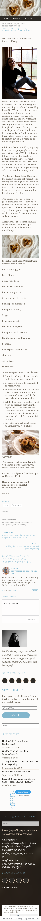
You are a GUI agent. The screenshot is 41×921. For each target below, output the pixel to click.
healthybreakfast (26, 522)
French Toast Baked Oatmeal (16, 772)
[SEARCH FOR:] (20, 726)
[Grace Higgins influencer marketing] (12, 807)
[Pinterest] (12, 680)
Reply (35, 591)
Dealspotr (26, 795)
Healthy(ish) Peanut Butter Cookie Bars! (15, 742)
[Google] (19, 680)
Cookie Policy (14, 912)
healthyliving (21, 524)
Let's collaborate (23, 792)
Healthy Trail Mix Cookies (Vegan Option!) (15, 752)
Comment (31, 619)
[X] (33, 680)
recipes (28, 18)
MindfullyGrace (11, 26)
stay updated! (12, 690)
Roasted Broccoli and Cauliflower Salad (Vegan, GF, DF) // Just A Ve (19, 535)
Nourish (14, 568)
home (6, 18)
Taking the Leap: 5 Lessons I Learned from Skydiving (22, 546)
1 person (13, 590)
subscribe (16, 715)
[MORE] (36, 18)
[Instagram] (5, 680)
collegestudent (15, 522)
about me (17, 18)
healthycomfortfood (9, 524)
